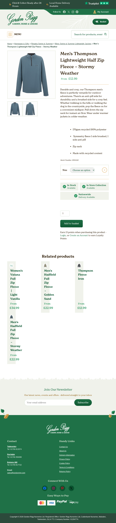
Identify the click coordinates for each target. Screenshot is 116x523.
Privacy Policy (64, 459)
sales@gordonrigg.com (16, 473)
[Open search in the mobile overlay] (90, 34)
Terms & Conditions (66, 467)
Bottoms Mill (12, 462)
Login (63, 235)
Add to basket (71, 223)
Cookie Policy (64, 463)
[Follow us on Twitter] (68, 11)
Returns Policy (64, 472)
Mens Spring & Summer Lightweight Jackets (73, 44)
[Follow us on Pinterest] (77, 11)
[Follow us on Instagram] (72, 11)
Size (65, 170)
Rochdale (11, 454)
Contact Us (63, 447)
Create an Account (79, 235)
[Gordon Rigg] (22, 18)
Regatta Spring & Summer (42, 44)
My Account (103, 12)
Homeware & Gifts (21, 44)
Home (9, 44)
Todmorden (11, 447)
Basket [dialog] (103, 22)
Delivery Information (67, 455)
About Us (62, 451)
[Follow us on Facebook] (64, 11)
